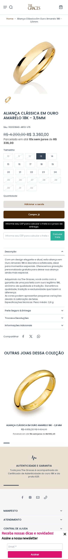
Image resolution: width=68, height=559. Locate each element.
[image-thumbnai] (7, 99)
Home (9, 18)
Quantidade (10, 195)
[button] (34, 204)
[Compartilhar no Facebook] (23, 336)
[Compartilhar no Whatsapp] (38, 336)
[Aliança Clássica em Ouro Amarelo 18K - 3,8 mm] (34, 390)
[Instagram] (30, 497)
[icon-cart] (61, 6)
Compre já (34, 214)
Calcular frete (57, 236)
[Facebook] (22, 497)
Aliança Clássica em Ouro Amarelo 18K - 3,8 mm (34, 425)
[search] (11, 6)
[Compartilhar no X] (31, 336)
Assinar (35, 554)
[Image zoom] (34, 63)
